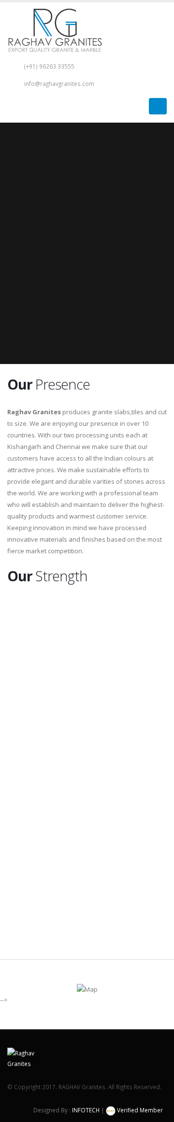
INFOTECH (86, 1110)
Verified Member (139, 1110)
